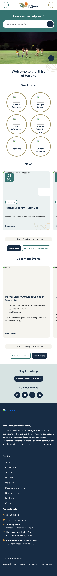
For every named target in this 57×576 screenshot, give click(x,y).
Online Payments (16, 105)
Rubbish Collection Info (40, 129)
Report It (17, 148)
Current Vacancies (40, 150)
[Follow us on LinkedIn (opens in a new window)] (40, 395)
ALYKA (50, 564)
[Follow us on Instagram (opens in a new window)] (17, 395)
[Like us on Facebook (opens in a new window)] (32, 395)
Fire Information (16, 128)
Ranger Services (40, 105)
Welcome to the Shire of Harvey (28, 73)
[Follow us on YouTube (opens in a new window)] (25, 395)
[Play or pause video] (51, 58)
